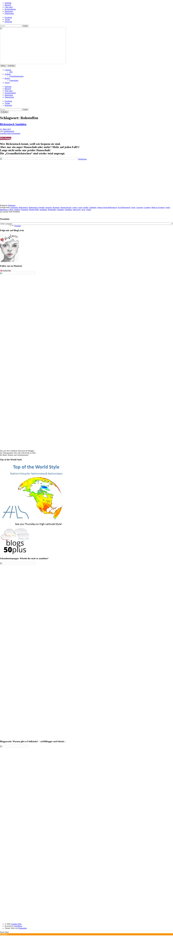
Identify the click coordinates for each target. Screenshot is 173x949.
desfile (85, 207)
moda (168, 207)
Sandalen (60, 210)
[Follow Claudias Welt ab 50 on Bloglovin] (9, 261)
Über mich (9, 7)
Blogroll (8, 5)
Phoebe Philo (34, 210)
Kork (133, 207)
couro (80, 207)
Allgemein (11, 205)
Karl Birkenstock (124, 207)
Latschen (139, 207)
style (83, 210)
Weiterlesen (82, 159)
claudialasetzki (8, 131)
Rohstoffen (52, 210)
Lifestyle (8, 70)
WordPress (18, 926)
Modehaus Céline (6, 210)
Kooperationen (10, 9)
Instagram (8, 22)
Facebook (8, 17)
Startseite (8, 3)
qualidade (43, 210)
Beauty (7, 78)
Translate (17, 226)
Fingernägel (13, 80)
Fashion (8, 74)
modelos (17, 210)
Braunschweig (66, 207)
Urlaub (88, 210)
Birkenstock (23, 207)
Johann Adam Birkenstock (107, 207)
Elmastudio (22, 928)
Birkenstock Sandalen (13, 124)
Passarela (24, 210)
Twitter (7, 20)
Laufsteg (147, 207)
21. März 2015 (5, 129)
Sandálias (68, 210)
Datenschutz (9, 13)
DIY (11, 72)
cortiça (74, 207)
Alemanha (14, 207)
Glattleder (92, 207)
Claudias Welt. (16, 924)
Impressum (9, 11)
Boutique (56, 207)
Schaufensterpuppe (16, 76)
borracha (48, 207)
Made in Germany (158, 207)
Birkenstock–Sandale (36, 207)
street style (77, 210)
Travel (7, 83)
